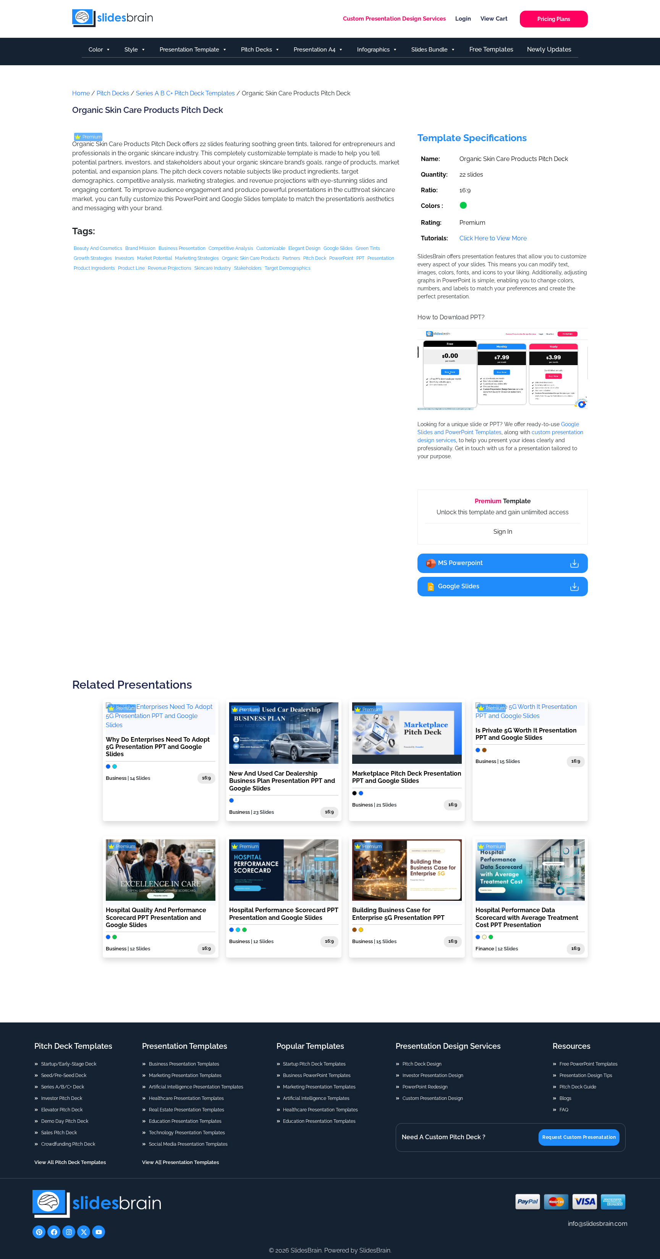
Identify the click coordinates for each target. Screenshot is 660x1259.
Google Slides (338, 248)
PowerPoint (341, 258)
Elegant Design (304, 248)
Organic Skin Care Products (251, 258)
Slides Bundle (429, 49)
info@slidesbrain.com (598, 1223)
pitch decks (256, 49)
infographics (373, 49)
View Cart (494, 18)
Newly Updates (549, 49)
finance (485, 948)
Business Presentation (182, 248)
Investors (124, 258)
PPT (360, 258)
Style (131, 49)
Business (116, 778)
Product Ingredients (94, 268)
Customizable (270, 248)
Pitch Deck (314, 258)
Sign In (502, 531)
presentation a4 (314, 49)
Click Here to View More (493, 238)
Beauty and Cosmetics (98, 248)
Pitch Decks (113, 93)
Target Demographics (288, 268)
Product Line (131, 268)
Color (96, 49)
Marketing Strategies (197, 258)
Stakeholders (248, 268)
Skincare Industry (212, 268)
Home (81, 93)
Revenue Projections (169, 268)
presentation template (189, 49)
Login (463, 18)
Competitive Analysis (231, 248)
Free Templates (491, 49)
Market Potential (154, 258)
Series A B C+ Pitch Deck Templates (185, 93)
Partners (291, 258)
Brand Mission (140, 248)
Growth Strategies (93, 258)
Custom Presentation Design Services (394, 18)
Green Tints (368, 248)
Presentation (380, 258)
